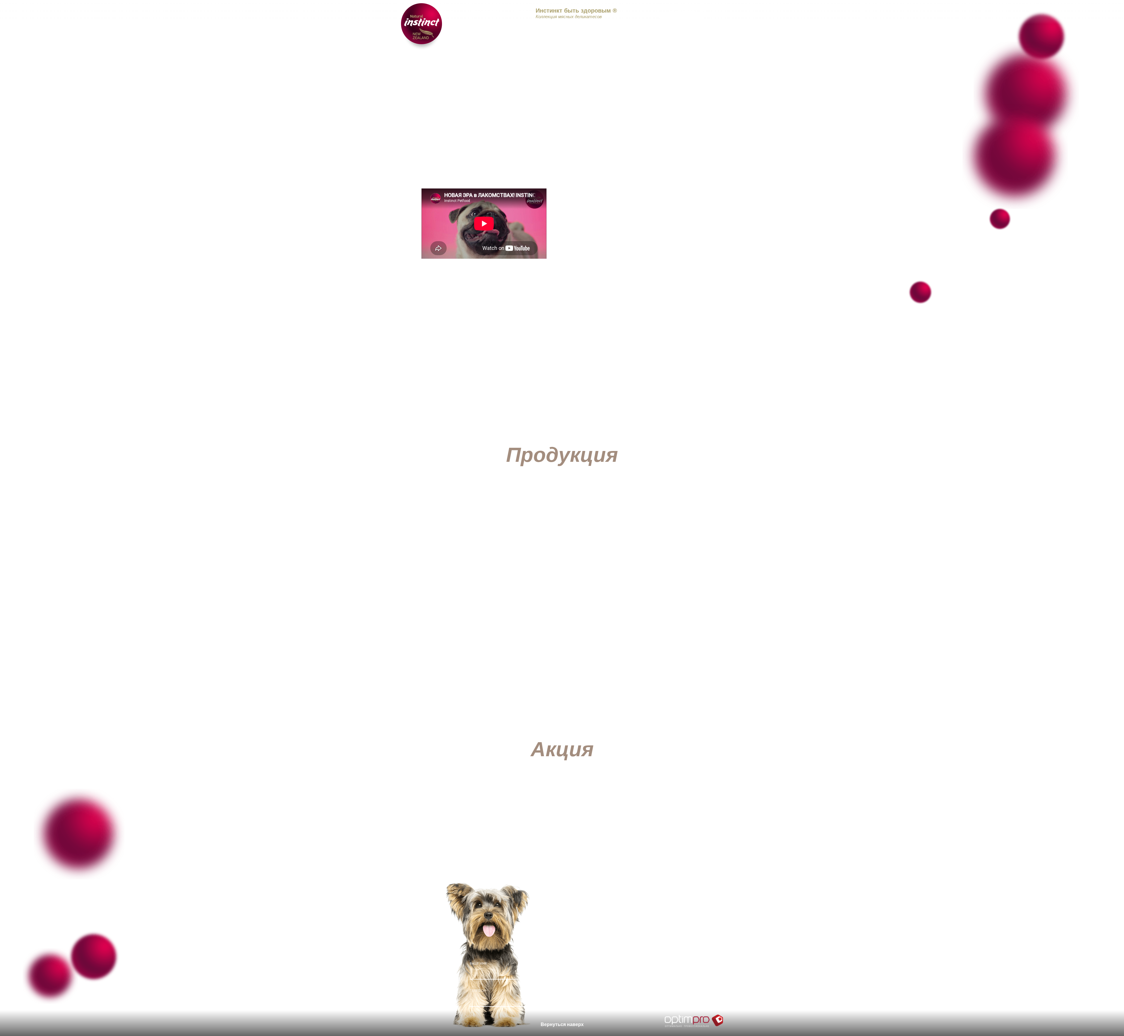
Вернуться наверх (562, 1024)
